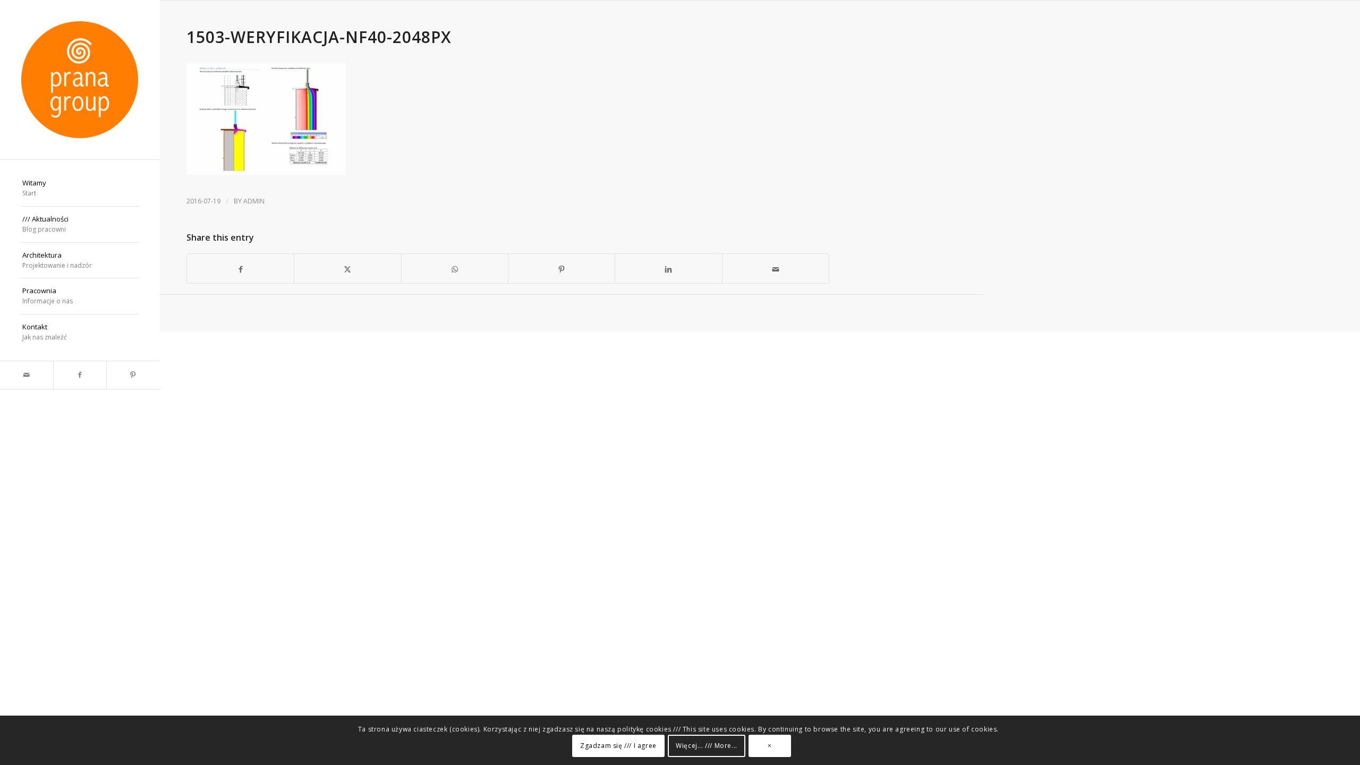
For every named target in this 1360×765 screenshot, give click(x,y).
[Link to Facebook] (79, 375)
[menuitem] (80, 189)
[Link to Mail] (26, 375)
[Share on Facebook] (240, 268)
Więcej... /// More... (706, 746)
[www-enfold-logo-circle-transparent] (79, 79)
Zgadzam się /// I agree (618, 746)
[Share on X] (347, 268)
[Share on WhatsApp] (455, 268)
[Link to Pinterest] (132, 375)
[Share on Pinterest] (561, 268)
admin (254, 201)
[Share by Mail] (775, 268)
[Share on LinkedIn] (668, 268)
